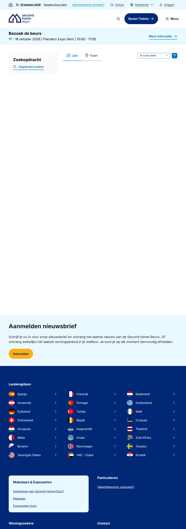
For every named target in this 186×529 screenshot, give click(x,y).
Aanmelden (21, 354)
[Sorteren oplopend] (174, 55)
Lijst (75, 55)
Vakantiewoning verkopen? (88, 4)
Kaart (94, 55)
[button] (141, 5)
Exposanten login (25, 506)
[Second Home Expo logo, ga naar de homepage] (22, 18)
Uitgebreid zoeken (31, 67)
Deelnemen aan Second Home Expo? (38, 491)
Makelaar (19, 498)
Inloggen (169, 4)
